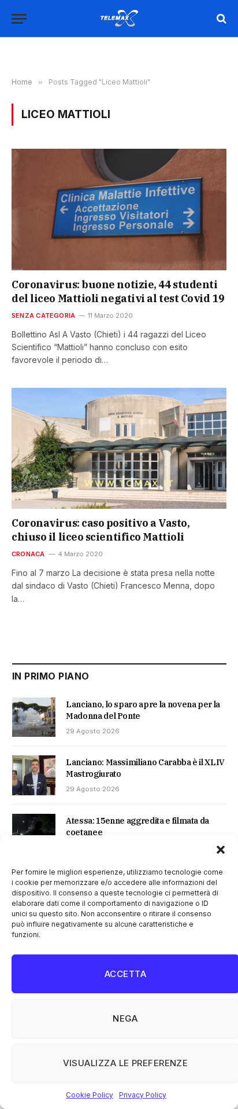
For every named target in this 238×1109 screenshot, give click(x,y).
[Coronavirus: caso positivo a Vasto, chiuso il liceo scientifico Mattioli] (119, 448)
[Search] (220, 19)
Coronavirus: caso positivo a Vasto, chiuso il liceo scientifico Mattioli (100, 530)
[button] (220, 849)
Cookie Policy (89, 1094)
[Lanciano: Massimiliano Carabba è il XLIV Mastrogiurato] (33, 775)
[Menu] (19, 19)
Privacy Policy (142, 1094)
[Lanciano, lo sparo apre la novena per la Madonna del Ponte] (33, 717)
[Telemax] (119, 18)
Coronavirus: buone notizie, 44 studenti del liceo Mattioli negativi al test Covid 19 (118, 291)
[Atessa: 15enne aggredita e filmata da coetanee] (33, 833)
